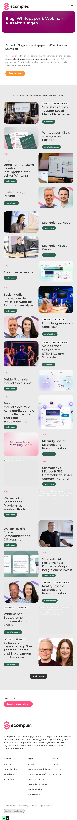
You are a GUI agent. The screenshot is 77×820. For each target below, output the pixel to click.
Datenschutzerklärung (39, 769)
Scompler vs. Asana (18, 272)
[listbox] (5, 818)
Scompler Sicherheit (38, 784)
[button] (72, 5)
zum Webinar (11, 203)
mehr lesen (10, 181)
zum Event (48, 122)
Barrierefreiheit (35, 789)
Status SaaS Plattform (39, 774)
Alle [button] (15, 95)
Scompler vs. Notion (57, 222)
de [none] (4, 818)
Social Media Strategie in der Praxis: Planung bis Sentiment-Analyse (18, 300)
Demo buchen (11, 769)
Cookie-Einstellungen (14, 811)
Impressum (34, 794)
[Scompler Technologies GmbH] (16, 5)
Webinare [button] (35, 95)
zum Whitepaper (51, 147)
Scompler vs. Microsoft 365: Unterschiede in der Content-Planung (57, 473)
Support (8, 764)
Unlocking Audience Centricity (57, 325)
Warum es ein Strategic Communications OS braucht (17, 534)
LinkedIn (57, 764)
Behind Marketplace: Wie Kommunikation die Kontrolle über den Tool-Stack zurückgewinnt (19, 412)
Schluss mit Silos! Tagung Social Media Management (57, 110)
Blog (5, 154)
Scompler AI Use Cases (54, 247)
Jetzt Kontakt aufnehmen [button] (18, 704)
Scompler (13, 56)
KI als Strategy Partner (14, 194)
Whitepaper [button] (49, 95)
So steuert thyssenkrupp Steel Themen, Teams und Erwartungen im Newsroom (18, 650)
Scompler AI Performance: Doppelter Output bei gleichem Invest (57, 564)
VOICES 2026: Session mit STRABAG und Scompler (53, 352)
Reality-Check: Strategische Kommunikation (54, 589)
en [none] (7, 818)
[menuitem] (15, 95)
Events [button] (24, 95)
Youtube (57, 769)
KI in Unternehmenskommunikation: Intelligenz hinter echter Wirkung (19, 168)
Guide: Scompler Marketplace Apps (17, 381)
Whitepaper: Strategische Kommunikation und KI (16, 619)
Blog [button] (61, 95)
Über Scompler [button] (15, 73)
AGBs (31, 764)
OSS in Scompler (36, 779)
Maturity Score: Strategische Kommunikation (54, 444)
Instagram (58, 774)
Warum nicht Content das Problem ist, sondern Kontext (16, 503)
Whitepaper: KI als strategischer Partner (56, 136)
